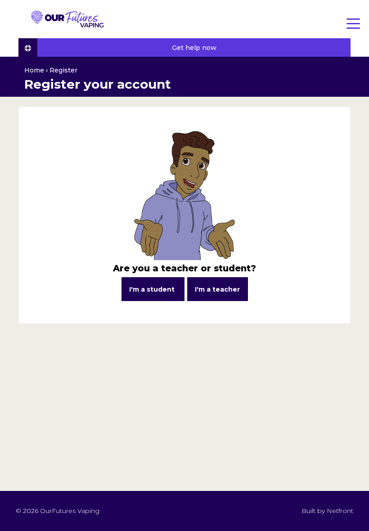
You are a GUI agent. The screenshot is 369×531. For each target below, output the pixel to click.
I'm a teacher (217, 289)
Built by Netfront (326, 511)
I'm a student (152, 289)
